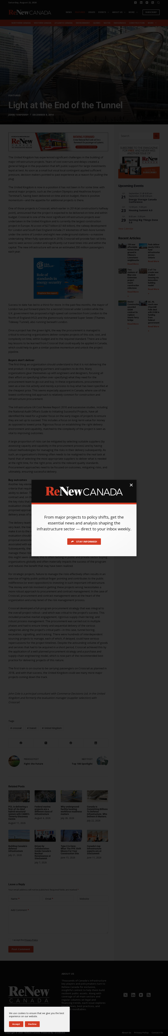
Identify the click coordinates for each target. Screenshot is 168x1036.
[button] (131, 485)
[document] (84, 518)
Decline (32, 1024)
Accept (16, 1024)
